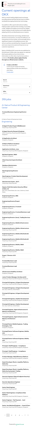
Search (5, 79)
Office (4, 91)
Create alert (10, 72)
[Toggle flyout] (30, 87)
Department (6, 85)
